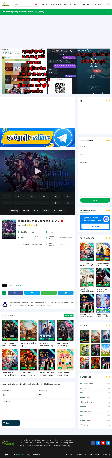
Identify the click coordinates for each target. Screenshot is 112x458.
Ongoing (85, 4)
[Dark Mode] (108, 4)
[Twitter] (32, 293)
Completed (97, 4)
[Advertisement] (56, 33)
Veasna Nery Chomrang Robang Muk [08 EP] (64, 344)
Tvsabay (21, 454)
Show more (69, 315)
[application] (37, 171)
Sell (82, 416)
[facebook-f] (93, 443)
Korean (67, 4)
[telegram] (108, 443)
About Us (69, 454)
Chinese (43, 4)
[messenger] (98, 443)
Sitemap (106, 454)
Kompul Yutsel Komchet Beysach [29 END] (103, 290)
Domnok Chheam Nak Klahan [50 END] (103, 264)
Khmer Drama (86, 402)
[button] (37, 171)
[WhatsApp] (49, 293)
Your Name (6, 390)
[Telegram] (65, 293)
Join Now (95, 226)
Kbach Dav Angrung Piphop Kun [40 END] (86, 290)
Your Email (42, 390)
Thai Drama (85, 420)
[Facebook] (15, 293)
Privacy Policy (94, 454)
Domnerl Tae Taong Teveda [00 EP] (28, 374)
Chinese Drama (15, 286)
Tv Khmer (85, 425)
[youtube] (103, 443)
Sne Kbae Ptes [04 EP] (28, 344)
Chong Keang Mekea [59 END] (102, 316)
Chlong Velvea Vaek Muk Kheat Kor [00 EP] (9, 344)
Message (6, 401)
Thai (76, 4)
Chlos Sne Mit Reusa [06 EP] (63, 374)
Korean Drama (86, 411)
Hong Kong (56, 4)
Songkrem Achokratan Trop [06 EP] (29, 12)
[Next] (108, 12)
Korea (83, 407)
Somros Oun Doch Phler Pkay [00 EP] (46, 374)
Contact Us (81, 454)
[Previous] (105, 12)
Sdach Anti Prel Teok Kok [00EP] (9, 374)
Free (83, 393)
